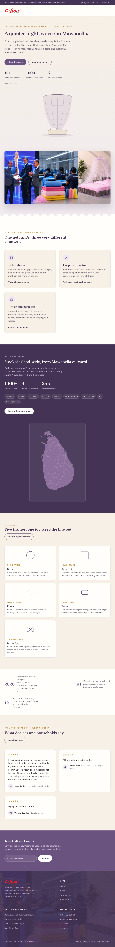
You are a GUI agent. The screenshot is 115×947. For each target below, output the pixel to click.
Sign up (45, 858)
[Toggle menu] (107, 11)
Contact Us (106, 3)
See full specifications (19, 536)
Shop (62, 890)
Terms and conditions (101, 941)
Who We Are (66, 895)
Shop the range (15, 62)
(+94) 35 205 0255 (89, 3)
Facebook (64, 924)
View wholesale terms (18, 282)
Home (63, 886)
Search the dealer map (19, 411)
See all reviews (15, 740)
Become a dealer (40, 62)
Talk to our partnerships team (77, 282)
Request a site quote (18, 327)
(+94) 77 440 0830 (69, 919)
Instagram (64, 928)
